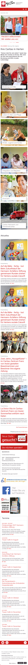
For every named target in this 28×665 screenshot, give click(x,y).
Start (7, 12)
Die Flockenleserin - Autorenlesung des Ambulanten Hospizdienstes (13, 583)
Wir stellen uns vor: (9, 39)
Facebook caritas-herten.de (2, 642)
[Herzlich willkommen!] (14, 25)
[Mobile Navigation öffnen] (26, 9)
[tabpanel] (14, 28)
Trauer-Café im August (10, 540)
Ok (25, 663)
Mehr (13, 283)
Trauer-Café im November (11, 612)
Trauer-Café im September (11, 567)
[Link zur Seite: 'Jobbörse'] (14, 438)
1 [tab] (10, 42)
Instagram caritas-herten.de (7, 642)
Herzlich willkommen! (11, 36)
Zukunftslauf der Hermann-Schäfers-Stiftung (11, 555)
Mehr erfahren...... (13, 663)
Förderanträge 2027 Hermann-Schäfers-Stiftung (13, 526)
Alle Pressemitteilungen (21, 427)
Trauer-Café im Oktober (10, 598)
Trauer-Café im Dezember (11, 626)
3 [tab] (17, 42)
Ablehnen (20, 663)
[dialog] (14, 658)
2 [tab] (14, 42)
